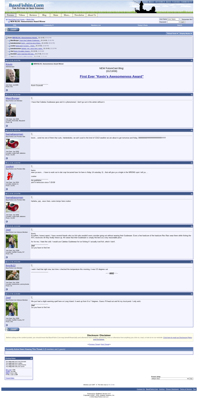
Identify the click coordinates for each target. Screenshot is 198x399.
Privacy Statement (172, 389)
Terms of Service (186, 389)
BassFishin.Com (152, 389)
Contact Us (141, 389)
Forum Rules (10, 378)
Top (194, 389)
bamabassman (14, 134)
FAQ (14, 25)
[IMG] (7, 373)
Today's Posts (143, 25)
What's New (30, 19)
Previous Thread (94, 344)
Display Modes (185, 33)
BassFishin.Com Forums (16, 19)
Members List (96, 25)
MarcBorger (12, 98)
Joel (8, 229)
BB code (8, 370)
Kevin (9, 64)
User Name (163, 19)
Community (48, 25)
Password (162, 22)
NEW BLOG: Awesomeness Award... (25, 38)
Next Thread (105, 344)
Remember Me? (187, 19)
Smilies (8, 371)
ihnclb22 (11, 265)
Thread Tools (171, 33)
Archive (162, 389)
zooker (10, 166)
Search (179, 25)
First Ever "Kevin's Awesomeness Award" (112, 76)
